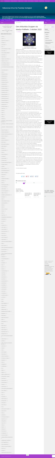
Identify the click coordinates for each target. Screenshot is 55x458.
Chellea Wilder (4, 158)
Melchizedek (4, 315)
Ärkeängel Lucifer (4, 92)
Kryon (2, 264)
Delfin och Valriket (4, 172)
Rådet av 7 (3, 372)
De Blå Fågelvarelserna (5, 170)
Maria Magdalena (4, 303)
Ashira (3, 112)
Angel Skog (3, 56)
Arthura (3, 110)
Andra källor (3, 50)
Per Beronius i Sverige (5, 358)
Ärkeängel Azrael (4, 80)
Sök (45, 25)
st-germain (19, 31)
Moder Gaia (3, 327)
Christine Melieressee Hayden (6, 162)
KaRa (2, 243)
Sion (2, 406)
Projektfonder (4, 364)
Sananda (3, 384)
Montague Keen (4, 333)
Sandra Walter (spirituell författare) (7, 388)
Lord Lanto (3, 291)
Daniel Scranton (4, 168)
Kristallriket (3, 262)
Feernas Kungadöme (5, 190)
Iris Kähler (3, 221)
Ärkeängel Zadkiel (4, 106)
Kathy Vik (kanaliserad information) (7, 247)
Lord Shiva (3, 297)
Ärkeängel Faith (4, 84)
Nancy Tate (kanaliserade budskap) (7, 335)
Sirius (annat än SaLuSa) (5, 408)
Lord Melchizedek (4, 295)
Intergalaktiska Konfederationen (6, 217)
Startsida (2, 20)
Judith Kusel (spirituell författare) (6, 241)
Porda (2, 362)
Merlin (3, 319)
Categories (46, 29)
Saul (2, 394)
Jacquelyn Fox (4, 225)
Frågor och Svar (4, 192)
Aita (2, 46)
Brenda (3, 148)
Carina (3, 152)
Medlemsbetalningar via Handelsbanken (49, 43)
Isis (2, 223)
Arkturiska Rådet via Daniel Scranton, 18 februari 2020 (28, 194)
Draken (3, 176)
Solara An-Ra (4, 410)
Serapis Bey (3, 396)
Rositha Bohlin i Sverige (5, 376)
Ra (2, 368)
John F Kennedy (4, 237)
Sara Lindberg (4, 390)
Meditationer (3, 313)
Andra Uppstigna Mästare (5, 52)
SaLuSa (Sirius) (4, 382)
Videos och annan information (6, 446)
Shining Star (3, 402)
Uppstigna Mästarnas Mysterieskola (7, 437)
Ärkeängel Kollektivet (5, 90)
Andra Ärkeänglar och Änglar (6, 48)
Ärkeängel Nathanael (5, 98)
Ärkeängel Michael (4, 96)
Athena (3, 116)
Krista (2, 260)
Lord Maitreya (4, 293)
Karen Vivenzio (4, 245)
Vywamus (3, 450)
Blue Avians (3, 142)
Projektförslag (42, 20)
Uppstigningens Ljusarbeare (6, 440)
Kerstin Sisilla (4, 251)
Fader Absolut (4, 188)
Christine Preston (4, 164)
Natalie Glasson (4, 338)
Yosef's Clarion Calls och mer (6, 452)
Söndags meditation (14, 20)
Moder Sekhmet (4, 329)
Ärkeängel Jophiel (4, 88)
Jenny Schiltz (4, 235)
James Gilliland (4, 229)
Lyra (2, 299)
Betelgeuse (3, 138)
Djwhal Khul (3, 174)
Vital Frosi (3, 448)
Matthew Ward (4, 309)
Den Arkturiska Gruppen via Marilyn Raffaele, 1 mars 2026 (20, 190)
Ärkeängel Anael (4, 76)
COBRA (3, 166)
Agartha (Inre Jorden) (5, 40)
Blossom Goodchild (5, 140)
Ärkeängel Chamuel (5, 82)
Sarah (2, 392)
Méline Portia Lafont (5, 317)
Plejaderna (3, 360)
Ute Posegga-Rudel (5, 442)
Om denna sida (7, 20)
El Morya (3, 180)
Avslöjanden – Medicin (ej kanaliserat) (7, 123)
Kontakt (26, 20)
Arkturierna (18, 22)
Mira (2, 323)
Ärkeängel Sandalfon (5, 102)
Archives (46, 45)
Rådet (2, 370)
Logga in (46, 34)
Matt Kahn (3, 307)
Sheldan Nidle (4, 400)
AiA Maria (3, 42)
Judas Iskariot (4, 239)
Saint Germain (4, 380)
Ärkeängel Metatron (5, 94)
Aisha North (3, 44)
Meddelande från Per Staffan (6, 311)
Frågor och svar (21, 20)
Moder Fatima (4, 325)
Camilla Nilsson (4, 150)
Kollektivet (3, 256)
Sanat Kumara (4, 386)
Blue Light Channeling (5, 144)
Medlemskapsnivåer (48, 40)
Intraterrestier (4, 219)
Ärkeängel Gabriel (4, 86)
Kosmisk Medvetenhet (5, 258)
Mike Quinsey (4, 321)
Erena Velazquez (4, 186)
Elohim (3, 182)
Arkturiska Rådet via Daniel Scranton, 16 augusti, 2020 (37, 194)
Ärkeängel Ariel (4, 78)
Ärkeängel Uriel (4, 104)
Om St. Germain (31, 20)
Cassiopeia (3, 156)
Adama (3, 38)
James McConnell (4, 231)
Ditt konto (47, 38)
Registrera (47, 36)
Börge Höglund (4, 146)
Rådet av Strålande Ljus (5, 374)
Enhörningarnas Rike (5, 184)
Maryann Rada (4, 305)
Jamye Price (3, 233)
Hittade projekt (48, 20)
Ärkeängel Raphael (5, 100)
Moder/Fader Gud (4, 331)
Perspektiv (37, 20)
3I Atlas (3, 36)
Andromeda (3, 54)
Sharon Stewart (4, 398)
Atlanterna (3, 118)
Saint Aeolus (4, 378)
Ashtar (3, 114)
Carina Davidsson (4, 154)
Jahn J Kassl (4, 227)
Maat (2, 301)
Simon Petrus (4, 404)
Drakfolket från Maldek (5, 178)
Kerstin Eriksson (4, 249)
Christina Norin (4, 160)
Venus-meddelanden (5, 444)
